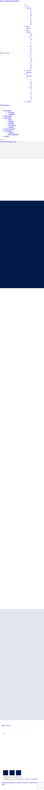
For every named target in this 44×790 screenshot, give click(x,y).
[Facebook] (5, 772)
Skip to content (5, 1)
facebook (3, 142)
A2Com (20, 777)
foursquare (9, 142)
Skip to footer (14, 1)
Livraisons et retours (27, 782)
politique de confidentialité (31, 779)
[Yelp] (18, 772)
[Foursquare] (12, 772)
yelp (15, 142)
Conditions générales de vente (11, 782)
